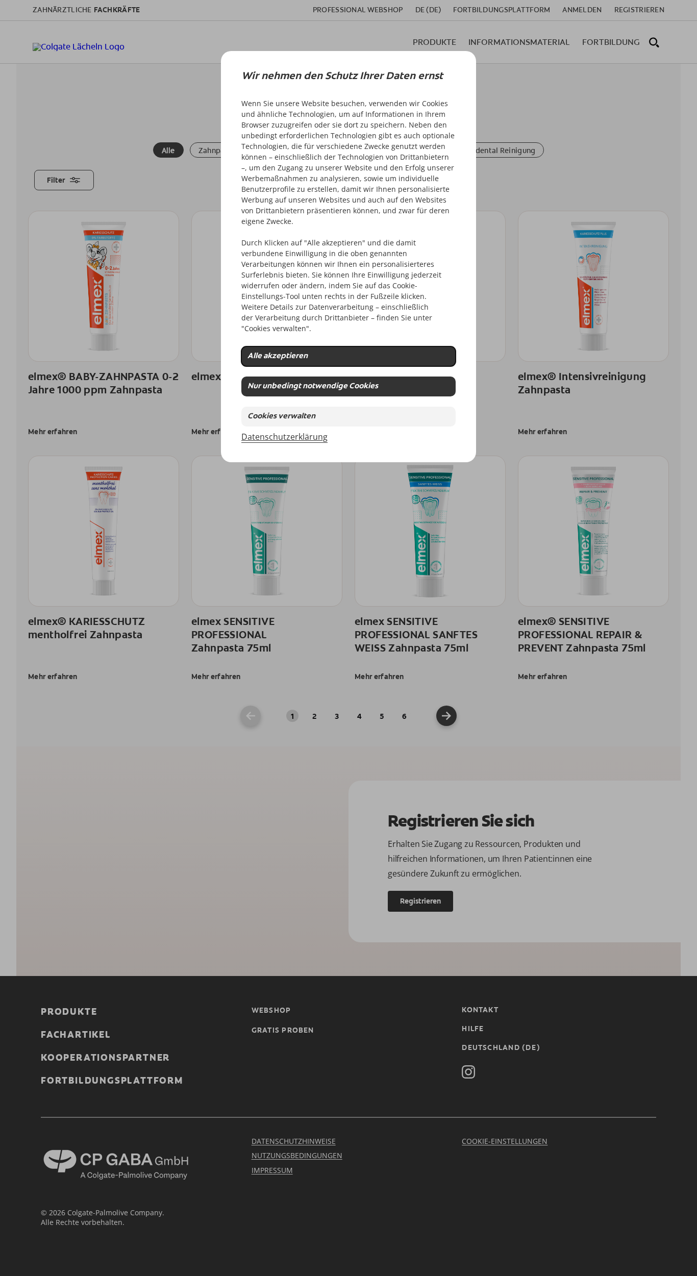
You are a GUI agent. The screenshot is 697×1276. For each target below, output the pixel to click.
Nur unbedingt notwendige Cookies (312, 386)
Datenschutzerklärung (284, 436)
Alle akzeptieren (277, 356)
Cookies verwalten (281, 416)
